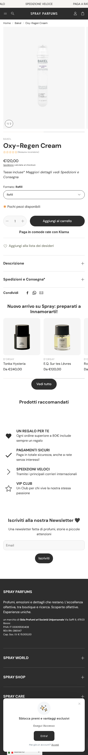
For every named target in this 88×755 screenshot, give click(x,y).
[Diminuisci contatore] (7, 221)
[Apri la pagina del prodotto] (21, 336)
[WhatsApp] (34, 293)
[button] (5, 13)
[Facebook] (27, 293)
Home (7, 23)
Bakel (18, 23)
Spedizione (8, 165)
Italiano (19, 751)
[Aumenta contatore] (22, 221)
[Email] (41, 293)
